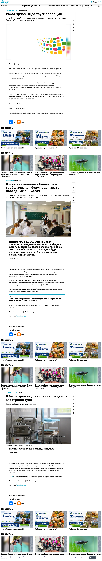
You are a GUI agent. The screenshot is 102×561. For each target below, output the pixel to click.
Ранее (11, 477)
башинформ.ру (21, 316)
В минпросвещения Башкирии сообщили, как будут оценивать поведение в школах (31, 6)
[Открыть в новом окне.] (12, 122)
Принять (92, 558)
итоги (41, 305)
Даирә (5, 1)
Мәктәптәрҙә (10, 180)
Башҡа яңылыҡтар (11, 10)
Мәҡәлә (4, 6)
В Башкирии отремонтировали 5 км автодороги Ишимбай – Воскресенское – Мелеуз (82, 6)
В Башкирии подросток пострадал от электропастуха (57, 6)
